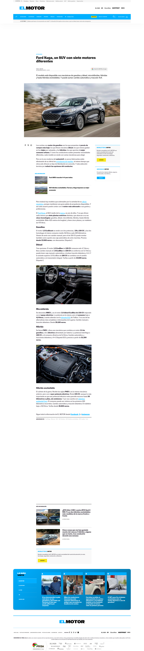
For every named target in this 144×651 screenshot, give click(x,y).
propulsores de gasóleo (64, 161)
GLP (65, 1)
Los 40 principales (61, 644)
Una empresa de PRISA (38, 645)
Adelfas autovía (59, 1)
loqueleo (90, 649)
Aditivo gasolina (72, 1)
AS (19, 594)
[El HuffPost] (116, 8)
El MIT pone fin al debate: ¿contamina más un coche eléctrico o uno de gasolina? (116, 599)
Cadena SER (84, 644)
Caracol (102, 644)
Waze (37, 1)
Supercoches (80, 1)
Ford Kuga (41, 213)
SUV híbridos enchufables (72, 419)
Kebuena (100, 646)
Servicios (94, 16)
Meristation (98, 649)
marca (62, 213)
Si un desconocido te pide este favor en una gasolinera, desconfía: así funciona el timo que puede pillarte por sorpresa (51, 601)
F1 (21, 1)
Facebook (74, 414)
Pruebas (46, 16)
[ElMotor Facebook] (69, 632)
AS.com (90, 644)
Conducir (39, 16)
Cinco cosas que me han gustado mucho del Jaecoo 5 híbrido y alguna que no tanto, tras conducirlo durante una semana (76, 533)
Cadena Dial (82, 646)
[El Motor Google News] (78, 632)
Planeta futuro (94, 646)
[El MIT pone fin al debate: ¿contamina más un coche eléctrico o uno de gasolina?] (117, 594)
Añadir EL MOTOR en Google (100, 69)
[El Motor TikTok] (75, 632)
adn (95, 644)
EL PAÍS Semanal (88, 646)
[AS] (102, 8)
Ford (87, 419)
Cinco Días (75, 646)
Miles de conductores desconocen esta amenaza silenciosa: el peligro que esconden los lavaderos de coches (73, 600)
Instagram (86, 414)
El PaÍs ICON (75, 649)
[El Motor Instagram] (73, 632)
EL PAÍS (20, 590)
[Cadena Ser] (122, 8)
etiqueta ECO (65, 317)
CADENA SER (21, 599)
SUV (57, 419)
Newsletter (70, 16)
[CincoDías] (107, 8)
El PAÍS (53, 644)
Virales (52, 16)
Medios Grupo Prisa (38, 649)
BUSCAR (101, 177)
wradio (69, 646)
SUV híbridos (62, 419)
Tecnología (60, 16)
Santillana (69, 644)
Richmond (52, 649)
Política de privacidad (24, 632)
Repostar (32, 1)
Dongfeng (26, 1)
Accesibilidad (54, 632)
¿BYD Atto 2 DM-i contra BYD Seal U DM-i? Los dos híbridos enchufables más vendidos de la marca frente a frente (76, 513)
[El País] (97, 8)
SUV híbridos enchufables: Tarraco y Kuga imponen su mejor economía (69, 189)
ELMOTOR (21, 581)
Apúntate (42, 560)
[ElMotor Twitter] (71, 632)
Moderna (60, 649)
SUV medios (82, 419)
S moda (82, 649)
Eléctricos (31, 16)
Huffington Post (55, 646)
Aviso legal (16, 632)
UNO (64, 646)
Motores (53, 419)
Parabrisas (42, 1)
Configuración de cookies (35, 632)
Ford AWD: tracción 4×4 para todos (61, 177)
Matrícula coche (50, 1)
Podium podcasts (68, 649)
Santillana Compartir (77, 644)
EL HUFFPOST (22, 585)
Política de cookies (46, 632)
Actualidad (23, 16)
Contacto (60, 632)
